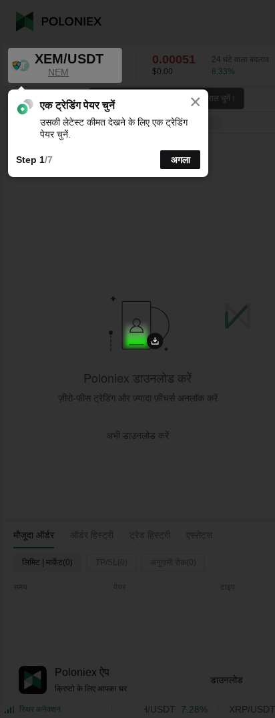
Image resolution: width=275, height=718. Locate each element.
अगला (180, 159)
